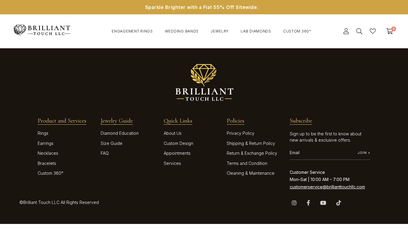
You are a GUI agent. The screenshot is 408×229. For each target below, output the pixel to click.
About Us (173, 133)
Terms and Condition (247, 163)
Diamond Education (120, 133)
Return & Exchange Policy (252, 153)
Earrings (45, 143)
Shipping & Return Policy (251, 143)
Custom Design (178, 143)
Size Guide (111, 143)
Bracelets (47, 163)
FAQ (105, 153)
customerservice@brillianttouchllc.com (327, 186)
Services (172, 163)
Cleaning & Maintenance (250, 173)
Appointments (177, 153)
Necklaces (48, 153)
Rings (43, 133)
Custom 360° (50, 173)
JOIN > (364, 153)
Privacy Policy (240, 133)
